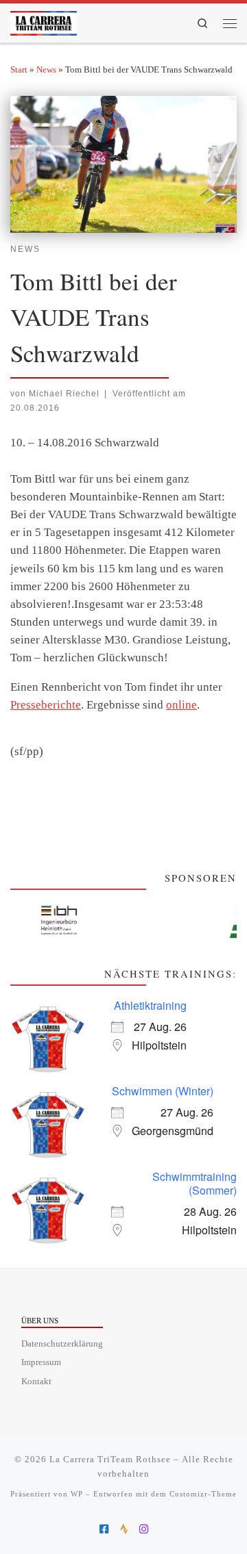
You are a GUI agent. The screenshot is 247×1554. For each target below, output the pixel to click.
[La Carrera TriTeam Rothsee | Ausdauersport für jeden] (43, 20)
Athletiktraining (150, 1005)
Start (18, 69)
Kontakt (36, 1381)
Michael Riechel (64, 393)
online (181, 704)
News (46, 69)
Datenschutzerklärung (62, 1344)
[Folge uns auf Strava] (124, 1529)
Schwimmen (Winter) (162, 1091)
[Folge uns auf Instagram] (143, 1529)
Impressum (41, 1362)
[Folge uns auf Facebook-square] (103, 1529)
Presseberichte (45, 704)
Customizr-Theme (203, 1494)
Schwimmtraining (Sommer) (194, 1183)
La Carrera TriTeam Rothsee (110, 1459)
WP (77, 1494)
